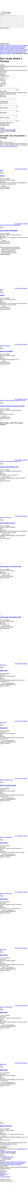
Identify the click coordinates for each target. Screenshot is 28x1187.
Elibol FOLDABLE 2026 (8, 785)
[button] (14, 36)
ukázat (2, 128)
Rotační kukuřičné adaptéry (7, 48)
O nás (1, 1157)
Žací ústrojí (14, 45)
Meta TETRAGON (6, 1126)
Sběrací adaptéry (21, 46)
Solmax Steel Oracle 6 (7, 523)
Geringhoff (8, 52)
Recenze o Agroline (15, 1163)
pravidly (2, 1150)
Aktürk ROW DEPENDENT (9, 230)
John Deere (14, 52)
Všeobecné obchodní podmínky (8, 1162)
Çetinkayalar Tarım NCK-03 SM (10, 566)
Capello (17, 50)
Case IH (21, 50)
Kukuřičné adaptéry (23, 45)
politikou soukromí (21, 1149)
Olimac (9, 53)
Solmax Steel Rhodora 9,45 (9, 467)
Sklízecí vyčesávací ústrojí (7, 49)
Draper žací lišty (18, 49)
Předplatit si (4, 1147)
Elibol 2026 (4, 670)
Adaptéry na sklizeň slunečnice (8, 46)
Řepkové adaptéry (19, 48)
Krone (23, 52)
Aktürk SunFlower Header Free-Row (12, 406)
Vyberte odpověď (5, 254)
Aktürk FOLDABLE (6, 351)
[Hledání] (12, 22)
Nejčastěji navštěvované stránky (12, 1164)
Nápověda (6, 1157)
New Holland (3, 53)
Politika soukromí (21, 1162)
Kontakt (11, 1157)
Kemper (20, 52)
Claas (25, 50)
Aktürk (2, 176)
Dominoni (2, 52)
